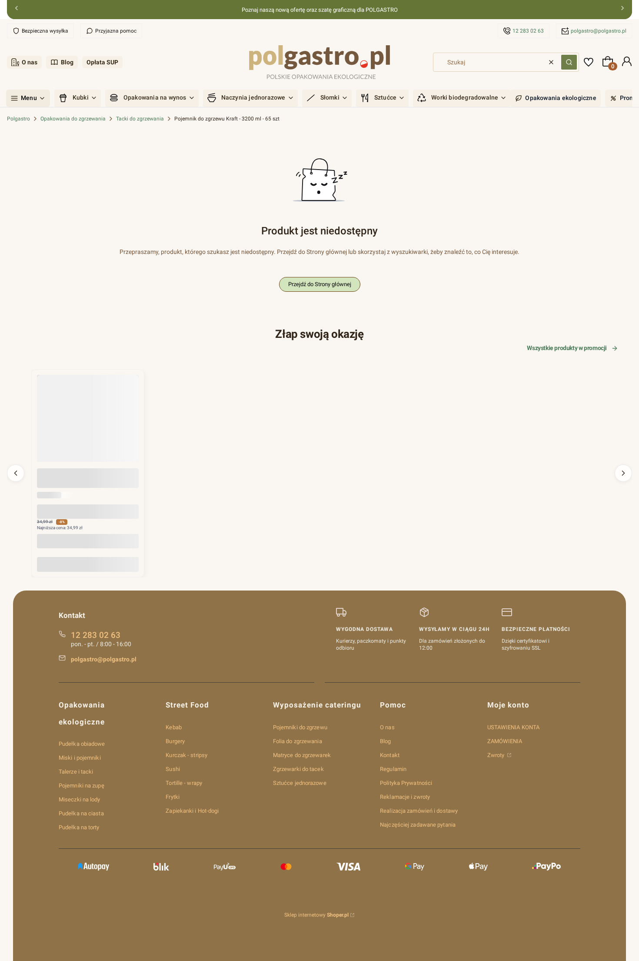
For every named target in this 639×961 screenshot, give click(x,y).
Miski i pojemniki (80, 757)
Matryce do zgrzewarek (302, 755)
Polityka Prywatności (406, 783)
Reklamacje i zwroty (405, 797)
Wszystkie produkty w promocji (567, 347)
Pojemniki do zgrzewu (300, 727)
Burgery (175, 741)
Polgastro (18, 119)
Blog (67, 62)
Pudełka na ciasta (81, 813)
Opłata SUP (102, 62)
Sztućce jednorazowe (299, 783)
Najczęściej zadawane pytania (418, 824)
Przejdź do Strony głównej (319, 284)
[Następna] (622, 9)
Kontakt (389, 755)
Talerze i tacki (76, 771)
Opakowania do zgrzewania (73, 119)
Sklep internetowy (316, 915)
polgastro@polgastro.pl (598, 31)
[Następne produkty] (623, 473)
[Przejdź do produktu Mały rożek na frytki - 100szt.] (88, 426)
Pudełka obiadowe (82, 744)
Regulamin (393, 769)
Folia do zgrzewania (297, 741)
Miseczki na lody (79, 799)
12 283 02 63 (528, 31)
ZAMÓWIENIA (505, 741)
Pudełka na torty (79, 827)
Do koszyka (87, 564)
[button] (569, 62)
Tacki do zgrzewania (140, 119)
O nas (29, 62)
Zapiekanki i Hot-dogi (192, 811)
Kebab (174, 727)
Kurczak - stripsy (186, 755)
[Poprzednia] (16, 9)
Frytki (173, 797)
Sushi (173, 769)
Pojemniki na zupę (81, 785)
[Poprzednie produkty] (15, 473)
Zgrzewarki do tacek (298, 769)
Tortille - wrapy (184, 783)
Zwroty (496, 755)
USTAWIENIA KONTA (513, 727)
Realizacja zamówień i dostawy (419, 811)
